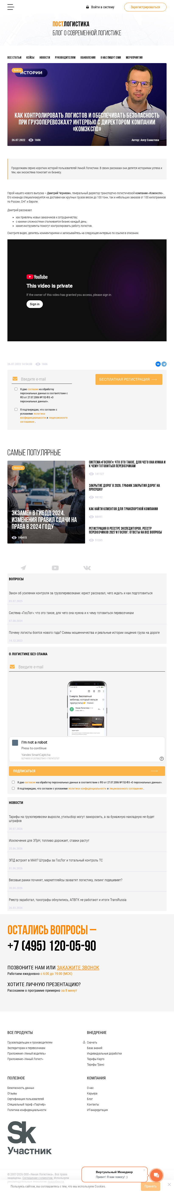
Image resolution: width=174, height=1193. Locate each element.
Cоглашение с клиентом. (37, 1178)
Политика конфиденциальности (26, 1110)
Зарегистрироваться (145, 7)
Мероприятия (134, 57)
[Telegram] (164, 364)
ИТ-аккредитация (97, 1110)
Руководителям (65, 57)
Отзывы (12, 1093)
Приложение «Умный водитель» (26, 1053)
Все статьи (14, 57)
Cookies (100, 1186)
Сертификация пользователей (25, 1099)
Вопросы (16, 579)
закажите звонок (78, 968)
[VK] (87, 569)
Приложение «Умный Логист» (25, 1059)
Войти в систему (102, 7)
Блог (90, 1099)
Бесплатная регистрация (124, 379)
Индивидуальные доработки (104, 1053)
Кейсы (30, 57)
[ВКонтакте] (158, 364)
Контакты (93, 1104)
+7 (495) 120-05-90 (51, 947)
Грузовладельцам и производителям (29, 1042)
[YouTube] (55, 569)
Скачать (92, 1042)
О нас (90, 1088)
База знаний (94, 1048)
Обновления (87, 57)
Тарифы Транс (95, 1064)
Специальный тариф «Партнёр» (26, 1104)
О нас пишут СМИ (111, 57)
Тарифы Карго (95, 1059)
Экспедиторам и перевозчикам (26, 1048)
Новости (44, 57)
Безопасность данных (20, 1088)
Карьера (92, 1093)
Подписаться (24, 771)
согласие (33, 389)
